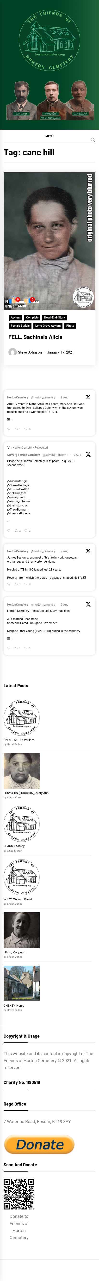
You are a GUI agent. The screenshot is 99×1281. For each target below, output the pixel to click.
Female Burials (20, 325)
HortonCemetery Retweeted (30, 447)
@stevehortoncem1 (55, 455)
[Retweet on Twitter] (9, 447)
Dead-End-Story (54, 317)
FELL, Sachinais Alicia (35, 336)
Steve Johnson (30, 352)
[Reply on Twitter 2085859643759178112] (9, 584)
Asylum (15, 317)
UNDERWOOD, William (19, 740)
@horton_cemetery (43, 397)
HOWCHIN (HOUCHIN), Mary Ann (26, 793)
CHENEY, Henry (14, 1005)
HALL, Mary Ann (14, 952)
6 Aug (64, 604)
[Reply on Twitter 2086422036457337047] (9, 531)
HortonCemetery (17, 397)
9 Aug (64, 397)
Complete (32, 317)
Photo (70, 325)
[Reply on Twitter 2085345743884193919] (9, 648)
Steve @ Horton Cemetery (23, 455)
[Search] (93, 140)
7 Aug (64, 551)
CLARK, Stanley (14, 846)
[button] (49, 136)
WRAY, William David (18, 899)
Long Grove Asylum (48, 325)
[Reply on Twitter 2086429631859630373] (9, 429)
